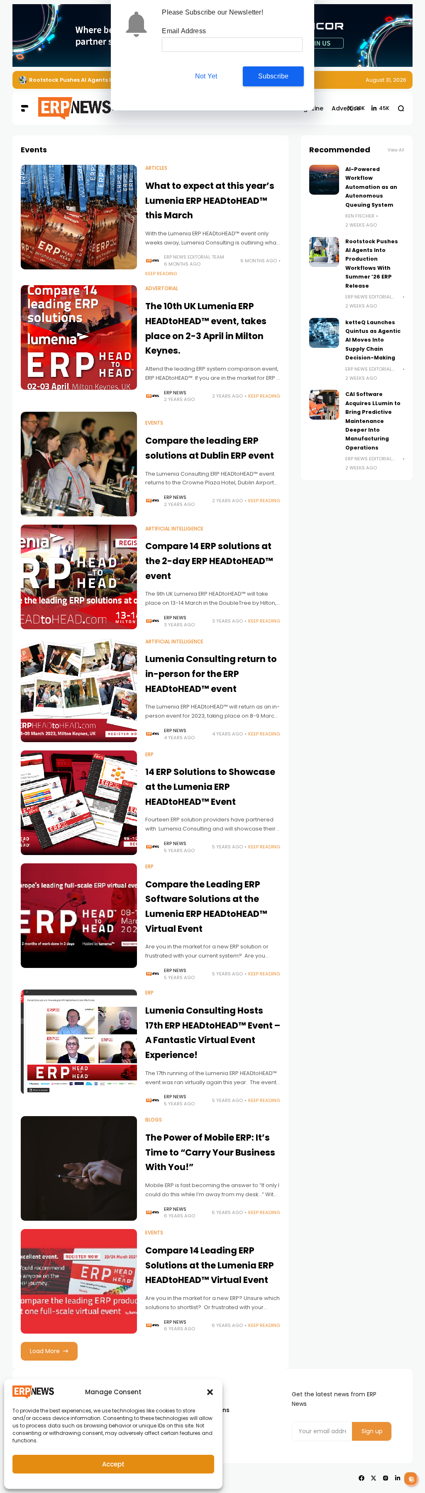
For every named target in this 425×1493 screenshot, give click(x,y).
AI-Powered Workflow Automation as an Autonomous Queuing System (371, 187)
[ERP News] (63, 108)
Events (154, 423)
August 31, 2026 (386, 80)
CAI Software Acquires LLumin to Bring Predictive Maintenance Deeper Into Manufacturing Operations (373, 421)
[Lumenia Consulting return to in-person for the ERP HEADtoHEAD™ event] (79, 690)
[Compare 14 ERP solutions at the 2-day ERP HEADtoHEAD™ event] (79, 577)
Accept (113, 1464)
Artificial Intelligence (174, 528)
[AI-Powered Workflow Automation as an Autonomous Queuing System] (324, 180)
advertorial (161, 288)
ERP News (175, 392)
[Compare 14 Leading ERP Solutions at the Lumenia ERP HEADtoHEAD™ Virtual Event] (79, 1281)
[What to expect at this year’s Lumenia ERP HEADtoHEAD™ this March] (79, 217)
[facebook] (361, 1478)
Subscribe (273, 76)
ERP (149, 754)
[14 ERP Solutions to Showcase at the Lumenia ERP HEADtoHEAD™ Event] (79, 802)
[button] (210, 1392)
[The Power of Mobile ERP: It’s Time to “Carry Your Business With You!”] (79, 1168)
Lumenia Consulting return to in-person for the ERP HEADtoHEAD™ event (211, 673)
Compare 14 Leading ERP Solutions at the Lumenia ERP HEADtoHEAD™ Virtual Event (209, 1265)
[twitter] (373, 1478)
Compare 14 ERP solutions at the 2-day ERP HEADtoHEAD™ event (209, 561)
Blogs (153, 1120)
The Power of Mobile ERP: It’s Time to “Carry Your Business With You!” (210, 1152)
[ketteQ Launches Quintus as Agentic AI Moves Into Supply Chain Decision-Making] (324, 333)
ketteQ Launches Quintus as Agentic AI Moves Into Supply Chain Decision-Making (373, 340)
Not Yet (206, 76)
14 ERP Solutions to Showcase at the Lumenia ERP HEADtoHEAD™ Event (210, 786)
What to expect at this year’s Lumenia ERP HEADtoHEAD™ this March (209, 200)
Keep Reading (161, 273)
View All (396, 150)
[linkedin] (398, 1478)
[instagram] (385, 1478)
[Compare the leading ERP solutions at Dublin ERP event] (79, 464)
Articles (156, 168)
